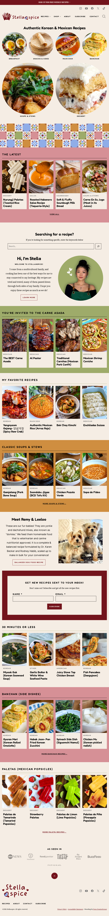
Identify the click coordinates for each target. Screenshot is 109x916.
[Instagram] (80, 8)
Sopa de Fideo (91, 492)
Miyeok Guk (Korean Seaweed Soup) (13, 675)
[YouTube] (86, 8)
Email (61, 594)
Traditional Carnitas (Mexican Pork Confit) (67, 361)
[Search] (104, 16)
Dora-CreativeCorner (100, 909)
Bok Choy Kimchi (66, 425)
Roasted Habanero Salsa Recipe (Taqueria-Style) (41, 203)
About (67, 16)
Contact (94, 16)
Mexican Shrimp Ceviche (92, 360)
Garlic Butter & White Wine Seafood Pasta (39, 675)
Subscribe (80, 16)
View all (54, 214)
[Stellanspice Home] (20, 16)
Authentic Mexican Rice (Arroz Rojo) (41, 427)
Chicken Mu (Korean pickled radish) (92, 742)
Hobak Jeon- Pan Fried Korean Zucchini (40, 742)
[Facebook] (92, 8)
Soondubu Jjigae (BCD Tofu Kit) (39, 494)
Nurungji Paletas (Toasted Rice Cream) (13, 203)
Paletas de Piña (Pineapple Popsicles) (92, 817)
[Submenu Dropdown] (50, 16)
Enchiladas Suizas (94, 425)
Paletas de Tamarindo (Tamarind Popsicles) (9, 819)
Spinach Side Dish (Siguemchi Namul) (68, 741)
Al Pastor (35, 358)
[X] (98, 8)
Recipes (45, 16)
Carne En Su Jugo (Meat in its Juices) (93, 203)
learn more (29, 297)
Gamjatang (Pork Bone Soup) (13, 494)
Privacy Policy (62, 909)
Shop (56, 16)
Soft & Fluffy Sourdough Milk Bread (66, 203)
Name (17, 594)
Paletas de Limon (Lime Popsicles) (67, 816)
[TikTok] (104, 8)
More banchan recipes (54, 754)
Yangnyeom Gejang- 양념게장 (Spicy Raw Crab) (13, 428)
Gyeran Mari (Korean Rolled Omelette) (11, 742)
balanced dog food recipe (29, 562)
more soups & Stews (53, 504)
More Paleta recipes (53, 832)
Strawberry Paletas (36, 816)
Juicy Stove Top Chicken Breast (66, 674)
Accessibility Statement (75, 909)
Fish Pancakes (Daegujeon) (91, 674)
